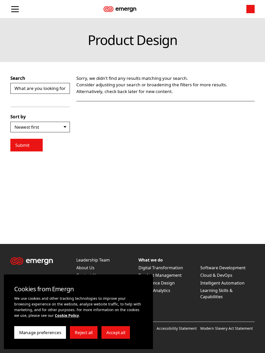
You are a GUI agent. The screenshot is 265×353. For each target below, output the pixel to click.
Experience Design (156, 283)
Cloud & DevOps (216, 275)
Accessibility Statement (177, 328)
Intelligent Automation (222, 283)
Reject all (86, 334)
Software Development (223, 268)
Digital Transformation (160, 268)
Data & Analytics (154, 290)
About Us (85, 268)
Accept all (118, 334)
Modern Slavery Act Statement (226, 328)
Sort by (18, 117)
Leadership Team (93, 260)
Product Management (160, 275)
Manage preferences (40, 334)
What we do (150, 260)
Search (17, 78)
